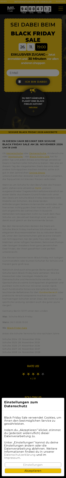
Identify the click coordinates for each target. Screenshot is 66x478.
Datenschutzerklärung (20, 454)
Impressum (12, 457)
